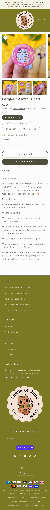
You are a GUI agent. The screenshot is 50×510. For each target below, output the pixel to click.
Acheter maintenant (25, 161)
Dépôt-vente (10, 349)
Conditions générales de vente (19, 310)
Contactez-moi (11, 332)
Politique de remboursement (29, 494)
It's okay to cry (30, 129)
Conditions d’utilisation (37, 497)
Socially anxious (12, 117)
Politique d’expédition (20, 501)
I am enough (10, 129)
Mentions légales (39, 505)
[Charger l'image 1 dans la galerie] (10, 88)
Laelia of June (14, 491)
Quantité (5, 140)
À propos (9, 326)
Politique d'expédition (15, 299)
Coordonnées (35, 501)
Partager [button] (8, 171)
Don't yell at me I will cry (17, 123)
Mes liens (9, 355)
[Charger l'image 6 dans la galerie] (40, 88)
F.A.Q (7, 338)
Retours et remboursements (17, 293)
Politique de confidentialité (17, 304)
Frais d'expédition (19, 108)
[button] (5, 20)
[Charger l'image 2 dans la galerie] (25, 88)
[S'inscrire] (42, 439)
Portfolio (9, 343)
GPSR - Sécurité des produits (18, 287)
